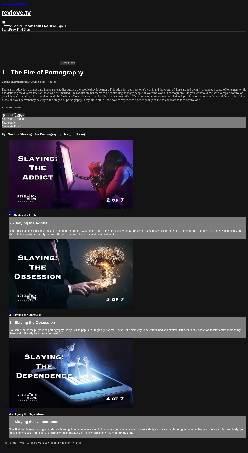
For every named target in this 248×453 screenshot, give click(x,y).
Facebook (8, 115)
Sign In (28, 29)
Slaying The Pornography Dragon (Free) (24, 81)
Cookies (32, 442)
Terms (12, 442)
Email (21, 115)
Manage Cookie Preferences (55, 442)
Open (71, 63)
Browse (7, 26)
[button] (3, 22)
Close (64, 63)
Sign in (61, 26)
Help (5, 442)
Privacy (22, 442)
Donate (28, 26)
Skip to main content (14, 3)
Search (18, 26)
